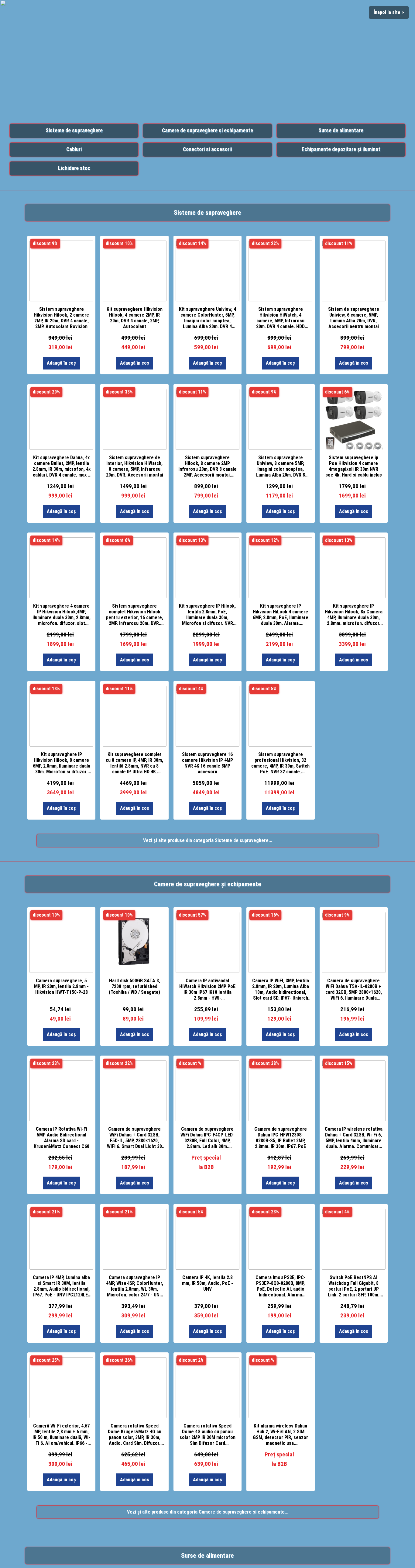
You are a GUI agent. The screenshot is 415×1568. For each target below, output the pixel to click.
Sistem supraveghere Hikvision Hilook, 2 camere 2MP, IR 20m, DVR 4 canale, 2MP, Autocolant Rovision (61, 317)
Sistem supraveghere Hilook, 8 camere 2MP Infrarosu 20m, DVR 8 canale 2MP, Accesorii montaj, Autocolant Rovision (207, 466)
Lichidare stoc (74, 168)
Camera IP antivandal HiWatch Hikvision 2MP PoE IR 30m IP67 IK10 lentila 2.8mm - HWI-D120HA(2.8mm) (207, 989)
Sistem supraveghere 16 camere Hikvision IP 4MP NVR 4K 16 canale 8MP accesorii (207, 762)
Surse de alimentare (340, 130)
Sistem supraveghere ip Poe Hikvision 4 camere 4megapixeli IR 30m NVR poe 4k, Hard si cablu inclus (353, 466)
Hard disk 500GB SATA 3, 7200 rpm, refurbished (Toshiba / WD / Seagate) (134, 986)
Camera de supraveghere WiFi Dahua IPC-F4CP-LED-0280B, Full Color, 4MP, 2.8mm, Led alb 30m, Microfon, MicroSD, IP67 (207, 1137)
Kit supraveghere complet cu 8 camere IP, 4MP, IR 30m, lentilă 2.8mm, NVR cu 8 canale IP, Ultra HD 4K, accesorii (134, 762)
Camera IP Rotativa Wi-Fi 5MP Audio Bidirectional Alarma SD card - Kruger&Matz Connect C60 (61, 1137)
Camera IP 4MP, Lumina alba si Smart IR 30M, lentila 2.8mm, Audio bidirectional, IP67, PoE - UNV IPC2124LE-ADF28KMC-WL (61, 1285)
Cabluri (74, 149)
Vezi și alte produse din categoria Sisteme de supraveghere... (207, 840)
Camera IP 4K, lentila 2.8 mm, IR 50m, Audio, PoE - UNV (207, 1283)
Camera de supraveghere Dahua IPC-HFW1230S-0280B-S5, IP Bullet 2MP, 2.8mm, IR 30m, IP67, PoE (280, 1137)
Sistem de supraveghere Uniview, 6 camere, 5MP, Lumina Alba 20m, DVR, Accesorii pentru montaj (353, 317)
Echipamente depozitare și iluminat (341, 149)
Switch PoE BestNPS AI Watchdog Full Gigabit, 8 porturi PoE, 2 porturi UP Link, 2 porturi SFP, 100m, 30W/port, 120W (353, 1285)
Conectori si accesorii (207, 149)
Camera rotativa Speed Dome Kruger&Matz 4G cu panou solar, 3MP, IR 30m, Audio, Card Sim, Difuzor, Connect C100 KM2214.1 (134, 1434)
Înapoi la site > (389, 12)
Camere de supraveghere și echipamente (207, 130)
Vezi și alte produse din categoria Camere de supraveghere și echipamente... (207, 1512)
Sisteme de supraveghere (74, 130)
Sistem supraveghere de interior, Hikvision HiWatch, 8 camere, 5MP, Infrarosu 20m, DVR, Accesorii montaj (134, 466)
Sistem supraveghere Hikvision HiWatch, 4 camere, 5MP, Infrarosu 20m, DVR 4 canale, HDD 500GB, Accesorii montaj (280, 317)
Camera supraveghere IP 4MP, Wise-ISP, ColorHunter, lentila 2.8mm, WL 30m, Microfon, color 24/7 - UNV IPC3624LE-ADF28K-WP (134, 1285)
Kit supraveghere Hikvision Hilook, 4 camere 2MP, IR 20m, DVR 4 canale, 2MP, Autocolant (135, 317)
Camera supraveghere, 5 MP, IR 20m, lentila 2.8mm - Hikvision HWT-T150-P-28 (61, 986)
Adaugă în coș (61, 363)
